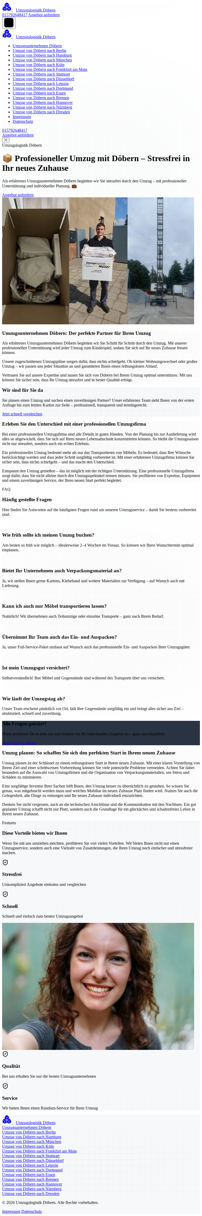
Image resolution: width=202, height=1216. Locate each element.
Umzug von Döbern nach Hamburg (42, 55)
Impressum (22, 116)
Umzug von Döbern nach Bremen (41, 98)
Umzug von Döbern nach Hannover (43, 102)
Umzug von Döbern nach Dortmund (43, 88)
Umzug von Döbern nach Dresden (41, 112)
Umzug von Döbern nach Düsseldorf (43, 79)
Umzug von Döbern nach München (42, 60)
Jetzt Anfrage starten (19, 743)
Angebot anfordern (44, 15)
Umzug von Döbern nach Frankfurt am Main (50, 69)
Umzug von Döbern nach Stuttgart (41, 74)
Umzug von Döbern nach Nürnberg (42, 107)
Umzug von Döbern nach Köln (38, 64)
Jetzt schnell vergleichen (22, 414)
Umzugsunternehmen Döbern (37, 46)
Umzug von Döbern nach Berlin (39, 50)
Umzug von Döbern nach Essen (39, 93)
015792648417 (14, 15)
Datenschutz (23, 121)
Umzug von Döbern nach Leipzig (41, 83)
